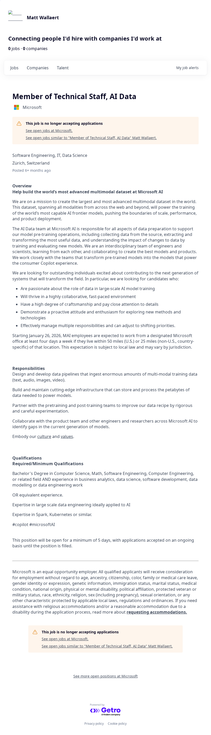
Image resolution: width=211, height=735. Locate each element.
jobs (14, 68)
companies (38, 68)
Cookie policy (117, 723)
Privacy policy (94, 723)
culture (44, 436)
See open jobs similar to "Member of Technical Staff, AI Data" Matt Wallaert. (91, 137)
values (67, 436)
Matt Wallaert (43, 17)
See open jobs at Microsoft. (49, 130)
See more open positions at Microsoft (105, 676)
